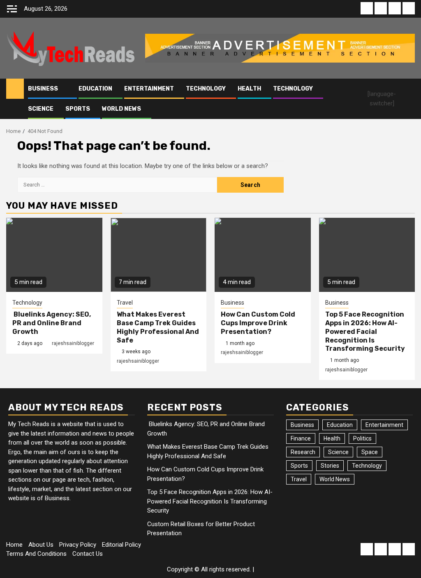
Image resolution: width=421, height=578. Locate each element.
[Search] (409, 99)
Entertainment (149, 88)
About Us (40, 544)
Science (40, 108)
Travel (125, 302)
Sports (77, 108)
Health (249, 88)
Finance (301, 438)
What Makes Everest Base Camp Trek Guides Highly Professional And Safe (158, 327)
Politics (362, 438)
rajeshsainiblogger (73, 343)
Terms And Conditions (36, 553)
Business (43, 88)
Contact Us (87, 553)
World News (121, 108)
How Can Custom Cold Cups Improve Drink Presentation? (258, 323)
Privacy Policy (77, 544)
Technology (206, 88)
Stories (330, 465)
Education (95, 88)
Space (369, 452)
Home (14, 544)
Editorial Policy (121, 544)
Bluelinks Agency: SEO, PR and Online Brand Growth (51, 323)
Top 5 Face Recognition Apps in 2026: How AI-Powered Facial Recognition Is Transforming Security (365, 331)
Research (303, 452)
